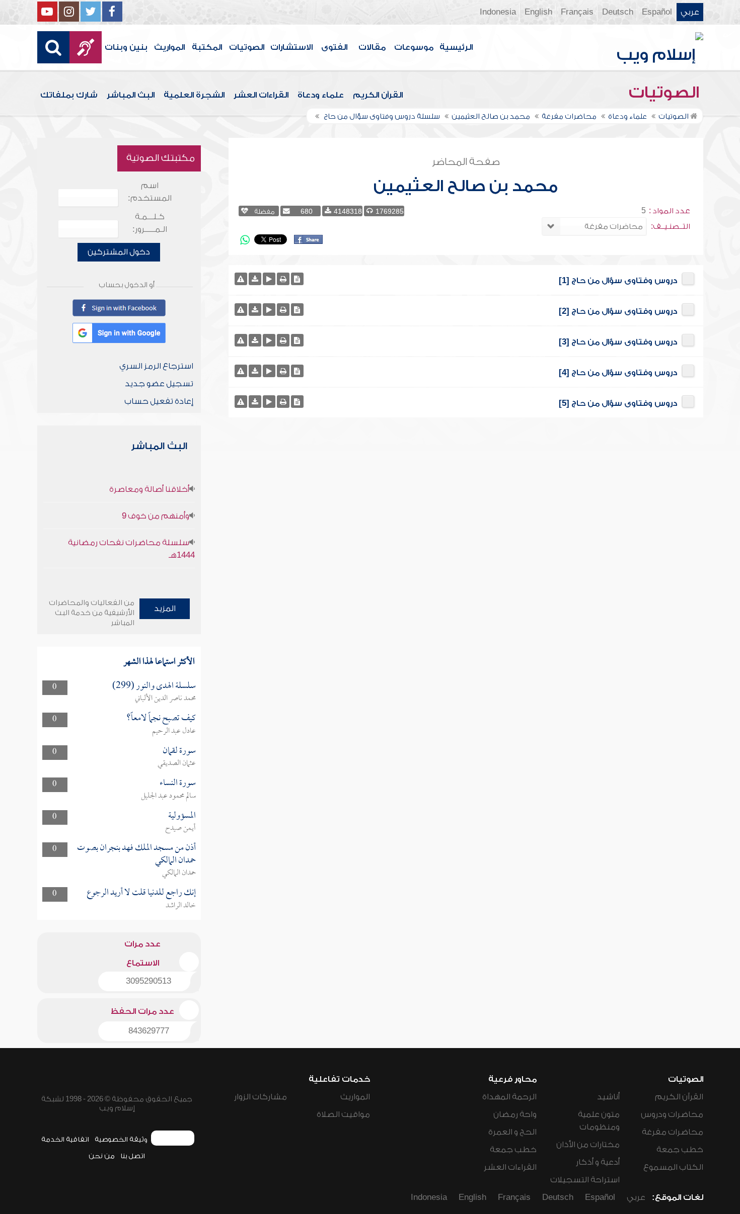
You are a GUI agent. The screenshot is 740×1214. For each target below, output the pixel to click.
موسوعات (413, 47)
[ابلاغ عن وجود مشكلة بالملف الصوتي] (241, 279)
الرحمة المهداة (509, 1096)
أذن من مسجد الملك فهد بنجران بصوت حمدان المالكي (136, 854)
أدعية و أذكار (598, 1162)
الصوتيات (246, 47)
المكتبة (207, 47)
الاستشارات (291, 47)
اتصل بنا (132, 1156)
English (538, 12)
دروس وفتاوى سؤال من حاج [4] (618, 372)
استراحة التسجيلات (585, 1179)
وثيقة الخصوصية (121, 1139)
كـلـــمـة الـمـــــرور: (149, 223)
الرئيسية (456, 47)
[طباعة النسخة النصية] (283, 279)
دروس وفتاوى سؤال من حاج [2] (618, 311)
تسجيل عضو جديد (159, 383)
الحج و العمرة (512, 1132)
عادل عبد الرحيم (174, 731)
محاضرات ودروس (672, 1114)
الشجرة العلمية (194, 95)
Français (577, 12)
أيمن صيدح (180, 828)
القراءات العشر (261, 95)
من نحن (102, 1156)
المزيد (165, 608)
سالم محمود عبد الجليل (168, 796)
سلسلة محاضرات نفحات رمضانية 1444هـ (131, 549)
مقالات (372, 47)
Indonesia (498, 12)
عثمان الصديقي (177, 763)
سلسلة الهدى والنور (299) (154, 686)
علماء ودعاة (321, 95)
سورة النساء (178, 783)
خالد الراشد (181, 906)
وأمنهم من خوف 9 (155, 516)
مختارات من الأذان (588, 1144)
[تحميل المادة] (255, 279)
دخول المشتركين (119, 251)
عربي (690, 12)
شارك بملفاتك (69, 95)
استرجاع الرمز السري (156, 366)
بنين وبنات (126, 47)
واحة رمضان (515, 1114)
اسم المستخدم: (150, 192)
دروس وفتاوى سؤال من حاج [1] (618, 280)
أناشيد (608, 1096)
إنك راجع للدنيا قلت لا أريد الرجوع (141, 893)
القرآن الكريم (378, 95)
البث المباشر (131, 95)
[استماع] (269, 279)
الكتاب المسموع (673, 1167)
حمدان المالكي (179, 873)
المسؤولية (182, 816)
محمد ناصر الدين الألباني (165, 698)
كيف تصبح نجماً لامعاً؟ (161, 718)
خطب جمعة (679, 1149)
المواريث (169, 47)
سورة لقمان (179, 751)
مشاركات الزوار (260, 1096)
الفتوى (334, 47)
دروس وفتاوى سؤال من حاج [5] (618, 403)
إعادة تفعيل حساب (158, 401)
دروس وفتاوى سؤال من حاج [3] (618, 341)
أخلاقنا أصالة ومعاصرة (149, 489)
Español (657, 12)
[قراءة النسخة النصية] (297, 279)
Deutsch (617, 12)
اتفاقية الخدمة (65, 1139)
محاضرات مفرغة (672, 1132)
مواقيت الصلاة (343, 1114)
